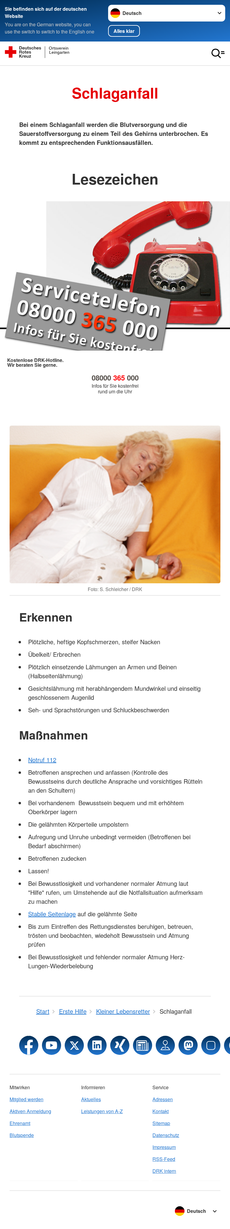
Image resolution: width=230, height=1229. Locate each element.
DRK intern (164, 1170)
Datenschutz (165, 1135)
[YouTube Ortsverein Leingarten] (51, 1045)
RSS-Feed (163, 1159)
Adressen (162, 1099)
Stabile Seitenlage (52, 913)
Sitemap (161, 1123)
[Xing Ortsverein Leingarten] (119, 1045)
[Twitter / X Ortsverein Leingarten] (74, 1045)
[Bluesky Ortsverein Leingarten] (210, 1045)
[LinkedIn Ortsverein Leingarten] (97, 1045)
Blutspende (22, 1135)
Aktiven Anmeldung (30, 1111)
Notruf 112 (42, 759)
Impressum (164, 1147)
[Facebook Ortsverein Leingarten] (28, 1045)
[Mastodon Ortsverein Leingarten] (188, 1045)
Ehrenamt (20, 1123)
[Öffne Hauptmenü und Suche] (218, 53)
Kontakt (160, 1111)
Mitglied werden (26, 1099)
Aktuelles (91, 1099)
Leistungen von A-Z (102, 1111)
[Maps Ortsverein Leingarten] (165, 1045)
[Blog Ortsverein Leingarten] (142, 1045)
